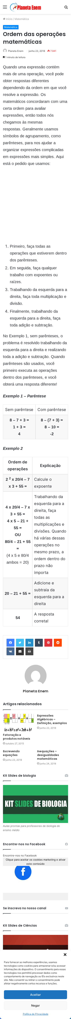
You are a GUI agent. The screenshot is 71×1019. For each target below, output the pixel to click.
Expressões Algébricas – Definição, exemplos (52, 719)
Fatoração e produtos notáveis (16, 737)
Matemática (22, 18)
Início (8, 18)
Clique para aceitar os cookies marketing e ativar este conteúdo (35, 861)
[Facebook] (10, 643)
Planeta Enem (15, 50)
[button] (65, 955)
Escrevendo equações (11, 753)
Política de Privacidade (35, 1013)
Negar (35, 1005)
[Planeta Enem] (25, 7)
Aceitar (35, 995)
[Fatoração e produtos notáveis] (18, 722)
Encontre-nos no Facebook (20, 855)
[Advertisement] (35, 207)
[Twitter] (20, 643)
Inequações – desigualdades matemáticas (48, 755)
